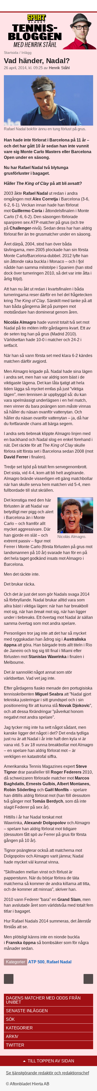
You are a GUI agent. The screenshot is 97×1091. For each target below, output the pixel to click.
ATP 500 (36, 962)
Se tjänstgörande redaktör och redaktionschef (47, 1073)
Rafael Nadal (59, 962)
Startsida (11, 52)
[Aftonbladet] (23, 6)
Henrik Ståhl (59, 68)
